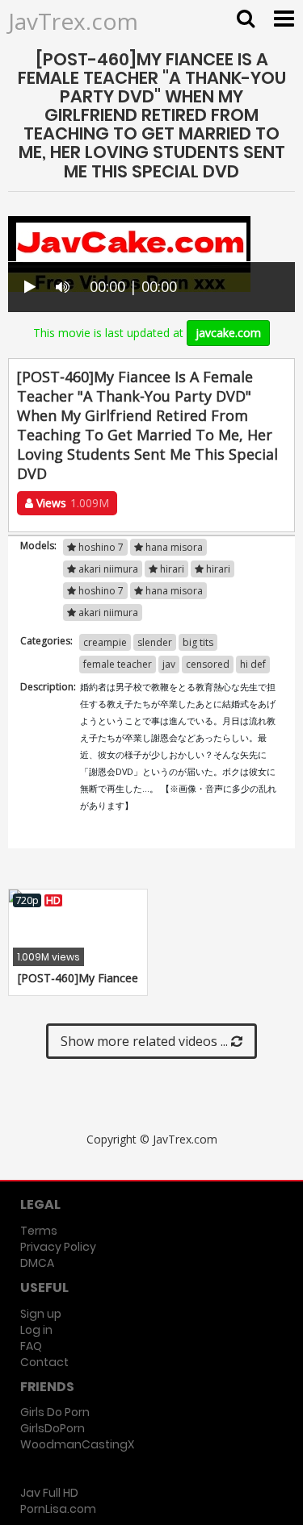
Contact (44, 1362)
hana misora (173, 547)
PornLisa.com (58, 1509)
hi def (253, 664)
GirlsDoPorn (52, 1428)
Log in (36, 1330)
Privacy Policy (58, 1247)
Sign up (40, 1314)
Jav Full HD (49, 1493)
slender (154, 642)
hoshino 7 (100, 547)
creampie (105, 642)
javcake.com (228, 332)
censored (207, 664)
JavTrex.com (73, 21)
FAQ (31, 1346)
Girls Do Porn (55, 1412)
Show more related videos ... (146, 1041)
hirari (171, 569)
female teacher (117, 664)
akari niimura (107, 569)
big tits (198, 642)
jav (168, 664)
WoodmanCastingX (77, 1444)
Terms (38, 1231)
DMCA (37, 1263)
